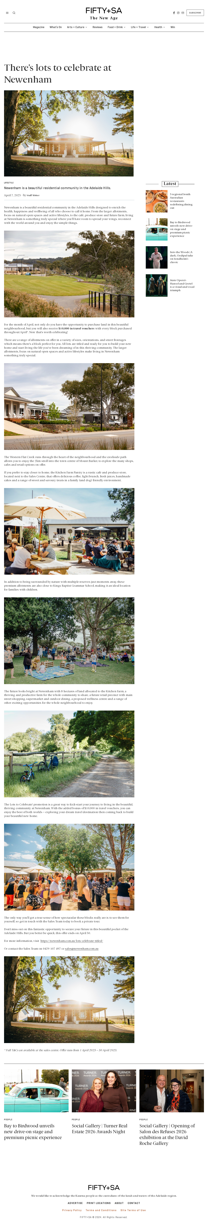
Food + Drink (115, 27)
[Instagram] (178, 13)
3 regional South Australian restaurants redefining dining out (181, 201)
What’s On (56, 27)
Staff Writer (33, 195)
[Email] (183, 13)
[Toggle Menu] (7, 13)
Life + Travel (138, 27)
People (8, 1120)
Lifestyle (8, 183)
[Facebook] (174, 13)
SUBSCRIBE (195, 13)
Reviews (98, 27)
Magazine (38, 27)
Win (172, 27)
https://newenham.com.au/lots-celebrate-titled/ (71, 941)
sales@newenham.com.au (81, 949)
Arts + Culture (75, 27)
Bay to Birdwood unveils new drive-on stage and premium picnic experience (181, 229)
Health (158, 27)
